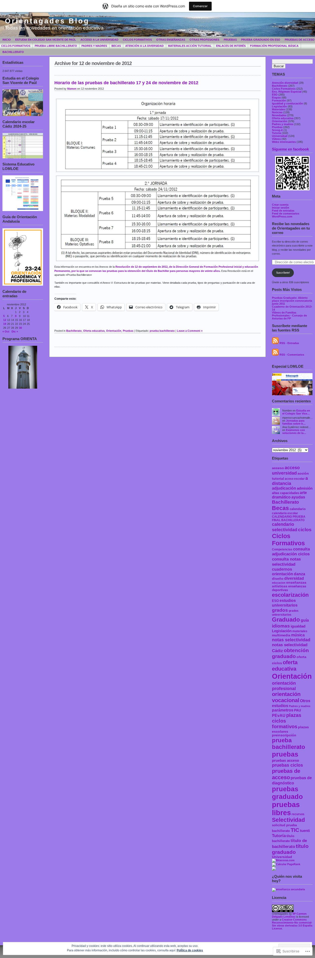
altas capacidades (285, 493)
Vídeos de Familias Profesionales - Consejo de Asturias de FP (289, 315)
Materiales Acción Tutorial (190, 45)
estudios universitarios (285, 602)
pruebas (285, 754)
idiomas (281, 625)
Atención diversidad (285, 82)
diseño (278, 578)
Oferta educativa (282, 118)
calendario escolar (285, 513)
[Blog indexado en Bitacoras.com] (283, 860)
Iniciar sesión (280, 207)
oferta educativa (285, 665)
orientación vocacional (286, 697)
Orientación (279, 121)
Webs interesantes (284, 141)
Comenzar (200, 6)
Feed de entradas (283, 210)
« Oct (5, 331)
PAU (297, 710)
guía (305, 620)
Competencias (282, 549)
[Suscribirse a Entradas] (275, 343)
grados (280, 610)
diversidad (294, 578)
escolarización (290, 595)
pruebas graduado (287, 792)
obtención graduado (290, 653)
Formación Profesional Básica (274, 45)
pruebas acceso (285, 760)
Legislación (279, 106)
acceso (278, 468)
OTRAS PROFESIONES (204, 39)
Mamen (72, 88)
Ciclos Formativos (137, 39)
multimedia (281, 635)
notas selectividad (291, 639)
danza (299, 574)
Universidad (279, 135)
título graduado (290, 849)
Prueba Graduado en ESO (260, 39)
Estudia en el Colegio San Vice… (296, 412)
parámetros (282, 710)
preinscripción (284, 735)
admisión (305, 488)
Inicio (6, 39)
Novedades (279, 115)
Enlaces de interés (231, 45)
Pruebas (230, 39)
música (298, 635)
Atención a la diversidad (144, 45)
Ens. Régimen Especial (286, 91)
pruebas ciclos (287, 765)
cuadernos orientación (282, 571)
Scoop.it (277, 130)
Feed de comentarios (285, 213)
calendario (298, 509)
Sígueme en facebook (290, 149)
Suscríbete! (283, 272)
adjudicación (284, 488)
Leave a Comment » (190, 330)
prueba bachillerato (288, 743)
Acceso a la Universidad (99, 39)
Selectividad (288, 820)
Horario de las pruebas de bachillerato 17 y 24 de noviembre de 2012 (126, 82)
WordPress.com (282, 216)
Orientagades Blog (47, 21)
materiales (299, 631)
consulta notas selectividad (286, 562)
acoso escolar (295, 478)
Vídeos (276, 138)
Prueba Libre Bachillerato (56, 45)
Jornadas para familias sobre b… (294, 422)
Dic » (15, 331)
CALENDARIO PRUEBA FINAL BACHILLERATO (288, 518)
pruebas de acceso (286, 774)
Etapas (276, 97)
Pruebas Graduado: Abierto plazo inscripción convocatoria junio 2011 (292, 300)
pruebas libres (286, 809)
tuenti (305, 830)
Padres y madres (94, 45)
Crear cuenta (280, 204)
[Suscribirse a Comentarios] (275, 354)
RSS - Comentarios (292, 354)
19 (4, 323)
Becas (116, 45)
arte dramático (289, 495)
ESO (275, 94)
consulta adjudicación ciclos (291, 551)
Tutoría (276, 133)
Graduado (286, 619)
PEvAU (278, 715)
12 (4, 319)
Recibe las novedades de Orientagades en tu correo (291, 228)
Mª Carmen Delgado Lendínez (289, 915)
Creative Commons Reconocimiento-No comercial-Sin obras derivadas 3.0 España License (292, 924)
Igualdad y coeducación (287, 103)
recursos (298, 814)
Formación (279, 100)
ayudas (298, 497)
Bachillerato (13, 51)
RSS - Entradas (289, 343)
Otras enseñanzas (170, 39)
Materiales (278, 109)
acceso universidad (286, 470)
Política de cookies (190, 950)
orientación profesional (284, 685)
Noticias (277, 112)
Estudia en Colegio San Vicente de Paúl (45, 39)
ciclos (305, 529)
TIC (295, 830)
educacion (278, 582)
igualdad (298, 626)
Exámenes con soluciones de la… (294, 431)
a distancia (290, 481)
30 (20, 327)
